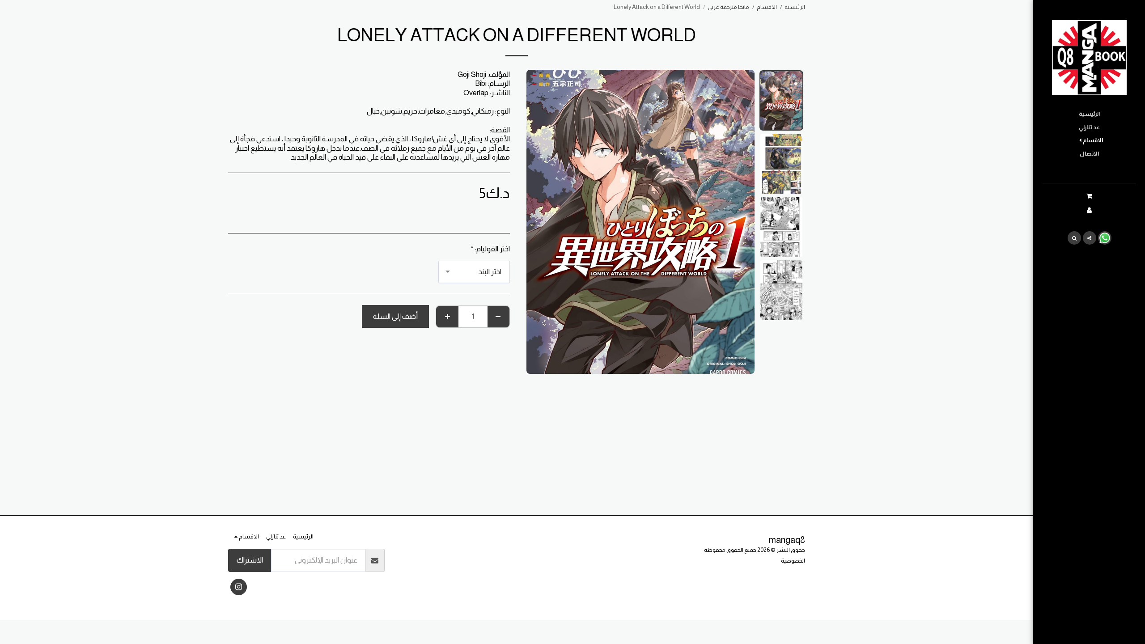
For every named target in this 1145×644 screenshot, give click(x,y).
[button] (1089, 196)
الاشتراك (250, 560)
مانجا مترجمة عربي (728, 7)
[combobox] (474, 272)
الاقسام (767, 7)
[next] (541, 222)
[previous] (740, 222)
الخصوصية (793, 560)
